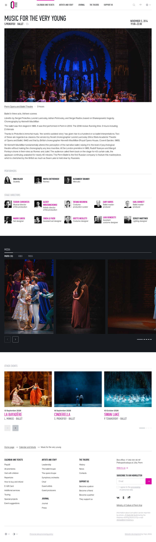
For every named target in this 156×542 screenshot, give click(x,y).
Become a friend (86, 490)
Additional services (12, 490)
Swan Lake (111, 414)
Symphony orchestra (50, 477)
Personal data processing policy (41, 534)
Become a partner (86, 495)
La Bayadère (13, 414)
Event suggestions (12, 503)
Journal (81, 5)
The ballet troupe (49, 469)
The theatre (84, 459)
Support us (108, 5)
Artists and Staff (66, 5)
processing (135, 487)
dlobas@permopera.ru (125, 520)
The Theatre (94, 5)
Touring (7, 495)
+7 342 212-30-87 (133, 460)
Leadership (46, 464)
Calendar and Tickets (45, 5)
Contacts (83, 473)
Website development (133, 534)
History (82, 464)
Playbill (7, 464)
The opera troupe (49, 473)
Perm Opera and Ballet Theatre (18, 106)
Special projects (11, 499)
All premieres (9, 469)
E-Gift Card (9, 486)
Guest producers (49, 490)
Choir (44, 482)
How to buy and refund (13, 482)
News (81, 469)
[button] (6, 5)
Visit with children (11, 473)
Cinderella (62, 414)
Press (44, 508)
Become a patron (86, 486)
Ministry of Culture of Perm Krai (129, 505)
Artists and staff (49, 459)
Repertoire (8, 477)
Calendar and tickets (13, 459)
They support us (86, 499)
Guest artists (47, 486)
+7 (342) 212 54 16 (131, 515)
